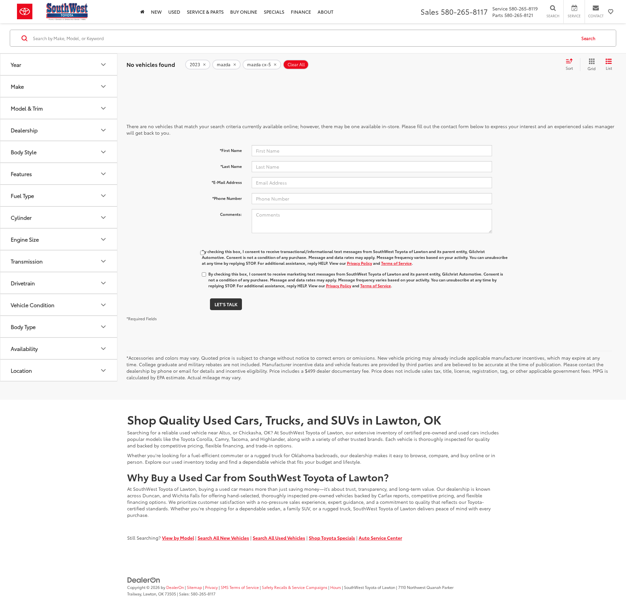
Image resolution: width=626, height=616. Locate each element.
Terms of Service (396, 263)
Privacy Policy (359, 263)
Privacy (211, 587)
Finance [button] (301, 11)
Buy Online (243, 11)
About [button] (325, 11)
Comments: (231, 214)
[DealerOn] (143, 579)
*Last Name (231, 166)
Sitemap (194, 587)
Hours (335, 587)
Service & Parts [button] (205, 11)
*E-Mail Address (227, 182)
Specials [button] (274, 11)
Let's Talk (226, 304)
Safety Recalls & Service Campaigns (294, 587)
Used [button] (174, 11)
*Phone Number (227, 198)
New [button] (156, 11)
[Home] (142, 11)
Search (588, 38)
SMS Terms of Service (240, 587)
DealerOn (175, 587)
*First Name (231, 150)
